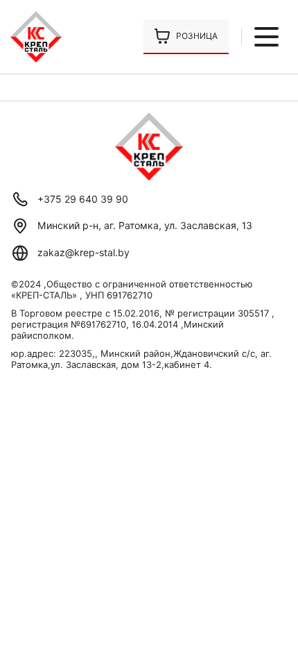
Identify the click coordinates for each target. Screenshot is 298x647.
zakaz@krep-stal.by (83, 252)
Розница (197, 36)
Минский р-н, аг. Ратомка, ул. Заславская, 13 (144, 225)
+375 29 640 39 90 (82, 199)
